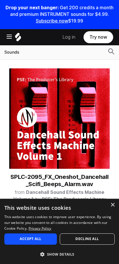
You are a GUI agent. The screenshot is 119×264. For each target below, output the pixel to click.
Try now (98, 37)
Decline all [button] (87, 238)
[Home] (18, 38)
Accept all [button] (30, 238)
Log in (68, 37)
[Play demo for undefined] (59, 118)
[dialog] (59, 231)
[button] (59, 254)
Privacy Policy (40, 228)
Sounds (11, 52)
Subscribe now (52, 21)
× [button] (112, 205)
